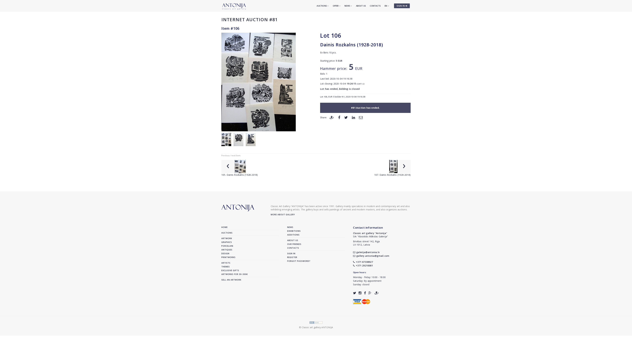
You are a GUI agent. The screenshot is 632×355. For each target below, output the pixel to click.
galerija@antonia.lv (368, 252)
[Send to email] (361, 117)
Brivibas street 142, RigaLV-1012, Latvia (366, 243)
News (347, 5)
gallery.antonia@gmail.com (372, 255)
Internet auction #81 (249, 19)
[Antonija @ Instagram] (360, 293)
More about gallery (283, 214)
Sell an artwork (231, 279)
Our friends (294, 244)
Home (224, 227)
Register (292, 257)
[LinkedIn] (353, 117)
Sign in (291, 253)
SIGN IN (401, 5)
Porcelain (227, 246)
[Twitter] (346, 117)
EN (386, 5)
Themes (225, 266)
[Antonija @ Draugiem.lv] (376, 293)
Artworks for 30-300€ (234, 274)
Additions (293, 234)
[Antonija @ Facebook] (365, 293)
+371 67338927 (364, 261)
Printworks (228, 257)
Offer (336, 5)
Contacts (375, 5)
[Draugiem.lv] (331, 117)
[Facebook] (339, 117)
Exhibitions (294, 231)
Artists (225, 262)
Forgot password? (298, 261)
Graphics (226, 242)
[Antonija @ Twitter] (354, 293)
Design (225, 253)
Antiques (226, 249)
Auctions (322, 5)
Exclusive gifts (230, 270)
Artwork (226, 238)
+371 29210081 (364, 265)
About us (361, 5)
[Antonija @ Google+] (369, 293)
